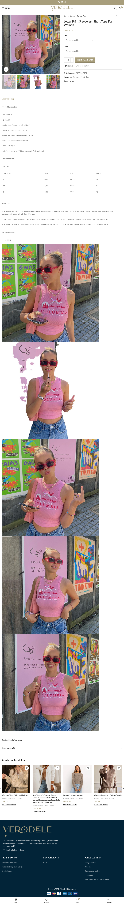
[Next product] (121, 16)
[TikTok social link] (65, 2)
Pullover (5, 798)
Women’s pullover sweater (73, 795)
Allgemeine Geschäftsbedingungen (97, 879)
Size (65, 36)
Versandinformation (9, 863)
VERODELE (58, 889)
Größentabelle (7, 871)
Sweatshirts (12, 798)
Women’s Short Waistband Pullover (15, 795)
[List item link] (31, 850)
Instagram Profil (90, 863)
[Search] (115, 8)
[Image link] (27, 832)
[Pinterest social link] (62, 2)
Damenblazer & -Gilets (40, 806)
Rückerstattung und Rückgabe (13, 867)
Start (66, 16)
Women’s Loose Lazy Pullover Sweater (108, 795)
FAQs (45, 863)
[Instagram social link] (58, 2)
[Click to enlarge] (6, 69)
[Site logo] (62, 8)
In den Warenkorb (85, 60)
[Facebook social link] (70, 81)
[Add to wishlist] (27, 768)
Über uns (88, 867)
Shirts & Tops (81, 16)
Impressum (89, 875)
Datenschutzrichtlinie (92, 871)
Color (66, 47)
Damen (72, 16)
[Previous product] (116, 16)
